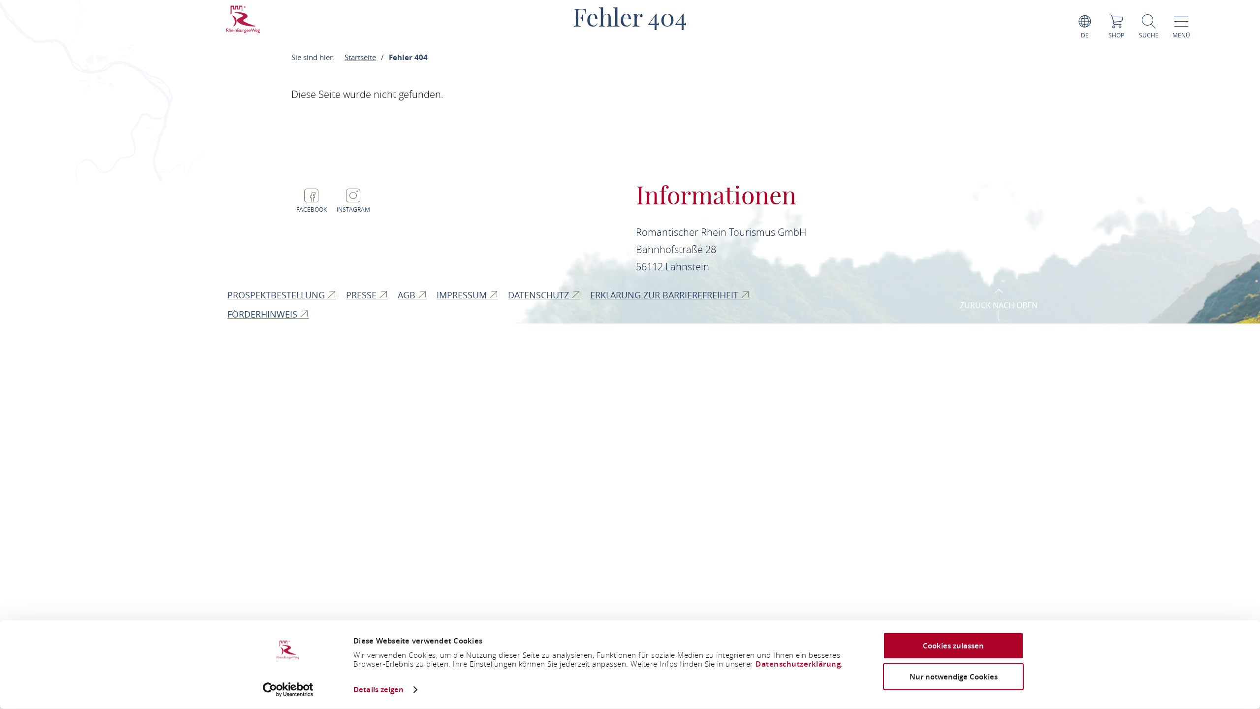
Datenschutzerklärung (798, 664)
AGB (408, 295)
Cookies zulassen (953, 646)
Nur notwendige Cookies (954, 676)
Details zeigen (378, 689)
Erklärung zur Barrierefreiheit (665, 295)
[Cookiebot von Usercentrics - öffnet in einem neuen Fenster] (288, 689)
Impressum (463, 295)
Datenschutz (539, 295)
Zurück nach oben (999, 305)
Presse (362, 295)
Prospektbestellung (277, 295)
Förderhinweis (263, 314)
